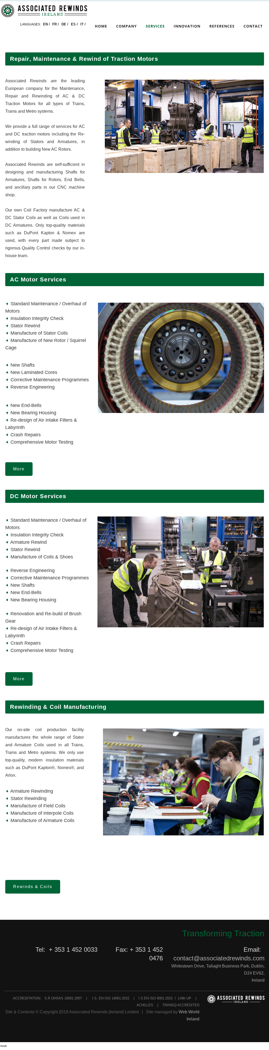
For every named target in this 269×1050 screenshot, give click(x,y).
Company (126, 26)
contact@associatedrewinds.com (219, 958)
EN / (46, 24)
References (222, 26)
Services (155, 26)
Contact (253, 26)
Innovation (187, 26)
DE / (65, 24)
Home (101, 26)
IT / (83, 24)
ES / (75, 24)
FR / (56, 24)
